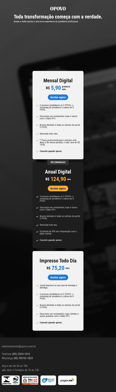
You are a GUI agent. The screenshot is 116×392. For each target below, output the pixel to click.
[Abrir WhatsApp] (109, 385)
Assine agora (58, 97)
